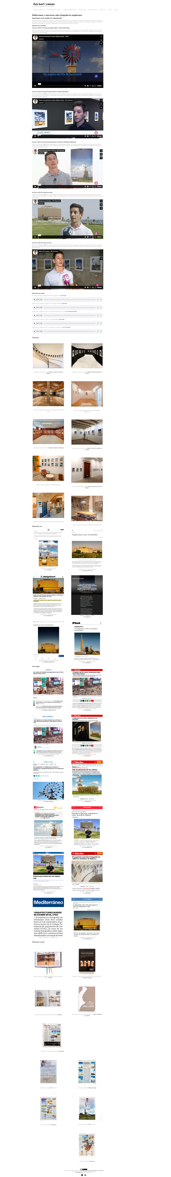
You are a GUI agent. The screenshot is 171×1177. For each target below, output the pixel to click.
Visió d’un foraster (47, 242)
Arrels (51, 1087)
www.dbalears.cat (48, 847)
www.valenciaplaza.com (87, 847)
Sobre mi (110, 9)
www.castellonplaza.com (87, 938)
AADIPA (50, 977)
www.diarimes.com (48, 893)
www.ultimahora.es (87, 710)
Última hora (61, 1051)
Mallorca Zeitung (92, 1087)
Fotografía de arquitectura (38, 9)
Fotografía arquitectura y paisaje (53, 9)
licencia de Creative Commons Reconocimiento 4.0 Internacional (92, 1170)
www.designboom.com (48, 615)
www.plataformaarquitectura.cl (48, 662)
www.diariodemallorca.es (48, 755)
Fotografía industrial (93, 9)
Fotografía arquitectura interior (69, 9)
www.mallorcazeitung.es (48, 801)
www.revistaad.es (48, 569)
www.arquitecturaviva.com (87, 570)
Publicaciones (103, 9)
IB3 (45, 94)
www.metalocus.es (87, 616)
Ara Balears (59, 1014)
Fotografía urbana (82, 9)
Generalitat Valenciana (87, 977)
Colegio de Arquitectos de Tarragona (56, 447)
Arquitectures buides (48, 192)
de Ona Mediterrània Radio (71, 311)
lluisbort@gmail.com (79, 1172)
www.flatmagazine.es (87, 662)
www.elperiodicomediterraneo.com (48, 710)
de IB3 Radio (63, 295)
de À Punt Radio (66, 327)
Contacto (117, 9)
